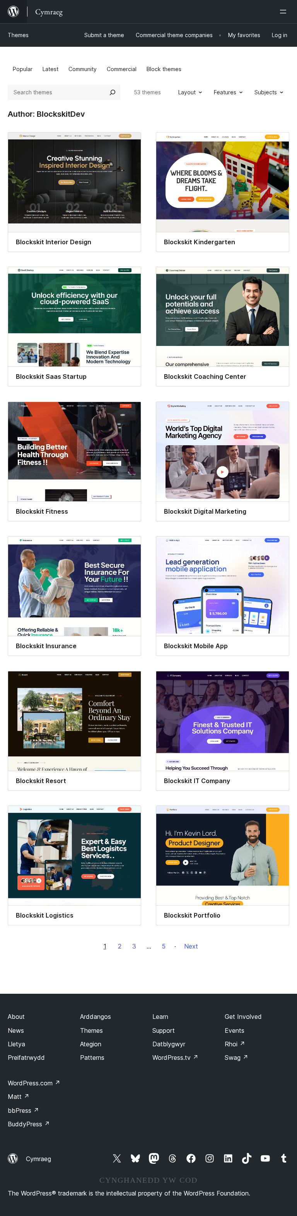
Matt (18, 1096)
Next (191, 946)
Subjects (265, 92)
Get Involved (243, 1016)
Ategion (90, 1044)
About (16, 1016)
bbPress (23, 1110)
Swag (236, 1057)
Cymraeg (38, 1159)
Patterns (92, 1057)
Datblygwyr (168, 1044)
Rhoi (235, 1044)
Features (225, 92)
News (16, 1030)
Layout (187, 92)
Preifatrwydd (26, 1057)
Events (234, 1030)
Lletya (16, 1044)
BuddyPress (29, 1124)
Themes (18, 35)
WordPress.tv (175, 1057)
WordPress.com (34, 1083)
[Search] (112, 92)
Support (163, 1030)
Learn (160, 1016)
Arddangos (95, 1016)
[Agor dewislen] (284, 11)
